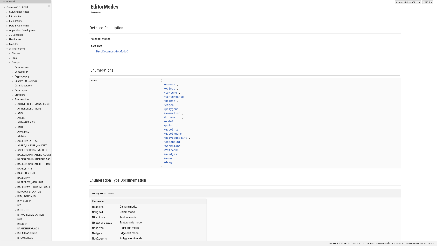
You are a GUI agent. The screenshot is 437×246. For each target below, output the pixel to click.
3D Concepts (16, 34)
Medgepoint (172, 142)
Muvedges (170, 154)
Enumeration (22, 99)
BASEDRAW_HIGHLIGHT (30, 182)
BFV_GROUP (24, 201)
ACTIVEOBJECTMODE (29, 108)
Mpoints (169, 100)
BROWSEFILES (25, 237)
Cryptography (22, 76)
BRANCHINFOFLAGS (28, 228)
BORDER (22, 224)
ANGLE (21, 118)
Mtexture (170, 92)
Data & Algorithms (19, 25)
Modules (13, 44)
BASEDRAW (23, 177)
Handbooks (15, 39)
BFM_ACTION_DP (27, 196)
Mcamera (169, 84)
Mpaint (169, 125)
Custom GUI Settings (26, 81)
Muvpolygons (173, 133)
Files (14, 58)
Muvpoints (171, 129)
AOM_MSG (23, 131)
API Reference (17, 48)
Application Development (22, 30)
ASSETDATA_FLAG (27, 141)
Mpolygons (171, 109)
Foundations (16, 21)
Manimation (172, 113)
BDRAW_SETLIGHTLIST (30, 191)
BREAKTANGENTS (27, 233)
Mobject (169, 88)
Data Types (21, 90)
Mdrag (168, 162)
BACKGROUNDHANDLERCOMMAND (36, 154)
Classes (16, 53)
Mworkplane (172, 146)
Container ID (21, 71)
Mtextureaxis (174, 96)
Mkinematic (172, 117)
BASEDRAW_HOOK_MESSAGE (34, 187)
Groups (16, 62)
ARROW (21, 136)
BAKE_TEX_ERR (26, 173)
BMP (20, 219)
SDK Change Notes (19, 11)
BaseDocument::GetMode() (112, 51)
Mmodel (168, 121)
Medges (169, 105)
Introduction (15, 16)
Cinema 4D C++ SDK (17, 7)
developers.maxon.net (379, 243)
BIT (19, 205)
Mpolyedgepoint (175, 137)
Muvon (168, 158)
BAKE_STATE (24, 168)
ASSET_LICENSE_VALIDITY (32, 145)
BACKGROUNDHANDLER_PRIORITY (36, 164)
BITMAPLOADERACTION (30, 214)
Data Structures (23, 85)
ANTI (20, 127)
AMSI (20, 113)
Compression (22, 67)
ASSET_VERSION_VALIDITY (32, 150)
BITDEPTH (23, 210)
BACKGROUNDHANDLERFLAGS (34, 159)
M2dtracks (171, 150)
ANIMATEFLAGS (26, 122)
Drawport (20, 94)
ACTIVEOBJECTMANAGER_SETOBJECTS (39, 104)
